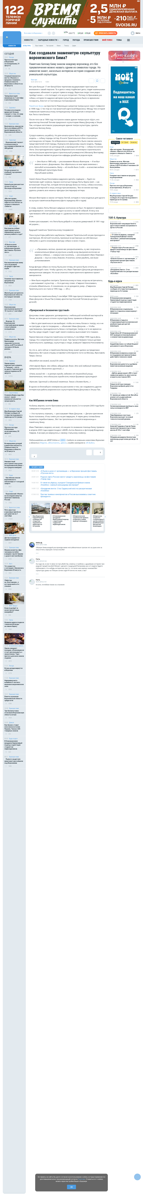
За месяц (133, 142)
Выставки (39, 46)
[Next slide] (105, 517)
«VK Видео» (90, 443)
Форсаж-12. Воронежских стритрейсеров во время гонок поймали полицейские (14, 325)
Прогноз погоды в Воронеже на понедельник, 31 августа (11, 63)
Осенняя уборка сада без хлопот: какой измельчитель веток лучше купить (14, 398)
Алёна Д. (39, 543)
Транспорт (12, 140)
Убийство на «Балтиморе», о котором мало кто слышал (11, 583)
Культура (27, 46)
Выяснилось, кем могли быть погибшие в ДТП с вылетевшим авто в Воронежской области (13, 129)
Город (66, 40)
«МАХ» (62, 440)
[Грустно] (63, 454)
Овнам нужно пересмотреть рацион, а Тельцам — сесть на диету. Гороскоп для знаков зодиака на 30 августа (13, 368)
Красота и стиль (14, 93)
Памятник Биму (36, 106)
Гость (38, 559)
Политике (81, 1179)
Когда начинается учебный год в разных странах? (13, 172)
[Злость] (70, 454)
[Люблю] (49, 454)
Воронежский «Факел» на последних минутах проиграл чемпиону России (13, 497)
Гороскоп (12, 361)
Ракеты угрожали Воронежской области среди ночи (13, 698)
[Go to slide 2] (124, 62)
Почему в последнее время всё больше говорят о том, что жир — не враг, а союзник (13, 113)
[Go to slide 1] (123, 61)
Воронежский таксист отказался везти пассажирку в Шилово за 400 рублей (14, 145)
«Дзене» (63, 443)
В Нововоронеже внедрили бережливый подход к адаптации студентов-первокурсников (13, 745)
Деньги (11, 722)
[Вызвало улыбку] (41, 454)
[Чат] (137, 1177)
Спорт (11, 196)
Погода (76, 40)
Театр (66, 46)
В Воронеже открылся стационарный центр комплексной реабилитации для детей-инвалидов (100, 521)
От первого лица (14, 409)
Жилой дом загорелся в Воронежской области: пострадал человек (13, 295)
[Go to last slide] (29, 517)
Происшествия (91, 40)
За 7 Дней (124, 142)
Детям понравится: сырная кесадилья (12, 539)
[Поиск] (136, 40)
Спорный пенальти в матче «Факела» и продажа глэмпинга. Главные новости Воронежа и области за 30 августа (13, 81)
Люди (11, 475)
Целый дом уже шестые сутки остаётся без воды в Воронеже (14, 186)
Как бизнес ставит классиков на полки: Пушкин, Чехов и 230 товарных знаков (12, 728)
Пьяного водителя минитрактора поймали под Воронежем (13, 761)
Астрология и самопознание (16, 646)
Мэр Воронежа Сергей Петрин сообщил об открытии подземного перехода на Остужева (13, 414)
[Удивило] (56, 454)
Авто (10, 564)
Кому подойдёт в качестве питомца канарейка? (11, 610)
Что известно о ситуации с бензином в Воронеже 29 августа (13, 568)
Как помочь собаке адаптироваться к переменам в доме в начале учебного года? (13, 231)
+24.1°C (71, 33)
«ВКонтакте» (54, 443)
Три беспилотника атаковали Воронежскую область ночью (14, 713)
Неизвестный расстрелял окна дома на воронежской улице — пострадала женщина (14, 464)
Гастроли (49, 46)
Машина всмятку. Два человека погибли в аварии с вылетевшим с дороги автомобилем (13, 553)
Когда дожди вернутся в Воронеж (13, 669)
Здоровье (12, 108)
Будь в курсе (13, 738)
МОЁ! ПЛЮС (107, 40)
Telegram (43, 443)
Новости (28, 40)
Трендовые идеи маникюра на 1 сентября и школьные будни (13, 98)
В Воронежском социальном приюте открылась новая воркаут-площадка (80, 518)
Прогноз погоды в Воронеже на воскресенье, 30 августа (11, 430)
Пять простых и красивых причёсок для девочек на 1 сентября (12, 513)
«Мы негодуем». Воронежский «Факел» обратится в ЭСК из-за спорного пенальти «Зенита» (13, 202)
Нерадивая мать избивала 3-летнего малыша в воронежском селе (14, 683)
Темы (119, 40)
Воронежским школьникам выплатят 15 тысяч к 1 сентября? (13, 309)
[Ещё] (128, 40)
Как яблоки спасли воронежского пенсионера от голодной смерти (14, 481)
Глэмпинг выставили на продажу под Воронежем (13, 281)
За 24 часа (115, 142)
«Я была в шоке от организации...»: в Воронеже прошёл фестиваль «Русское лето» (12, 248)
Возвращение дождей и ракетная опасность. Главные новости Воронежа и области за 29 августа (13, 447)
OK (71, 1187)
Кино (59, 46)
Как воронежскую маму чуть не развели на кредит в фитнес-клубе (13, 265)
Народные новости (48, 40)
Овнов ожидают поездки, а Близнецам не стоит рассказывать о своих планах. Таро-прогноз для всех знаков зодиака (14, 653)
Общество (12, 73)
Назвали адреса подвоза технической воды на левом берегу (14, 624)
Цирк (74, 46)
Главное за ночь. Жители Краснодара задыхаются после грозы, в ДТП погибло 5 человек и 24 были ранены (14, 344)
